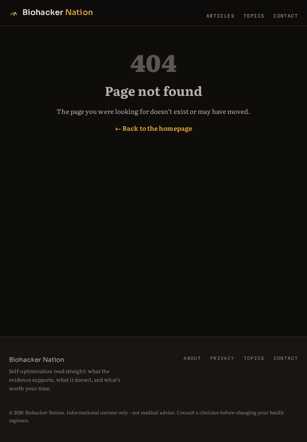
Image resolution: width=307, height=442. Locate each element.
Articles (220, 15)
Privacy (222, 358)
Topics (253, 15)
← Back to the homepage (153, 128)
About (192, 358)
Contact (285, 15)
